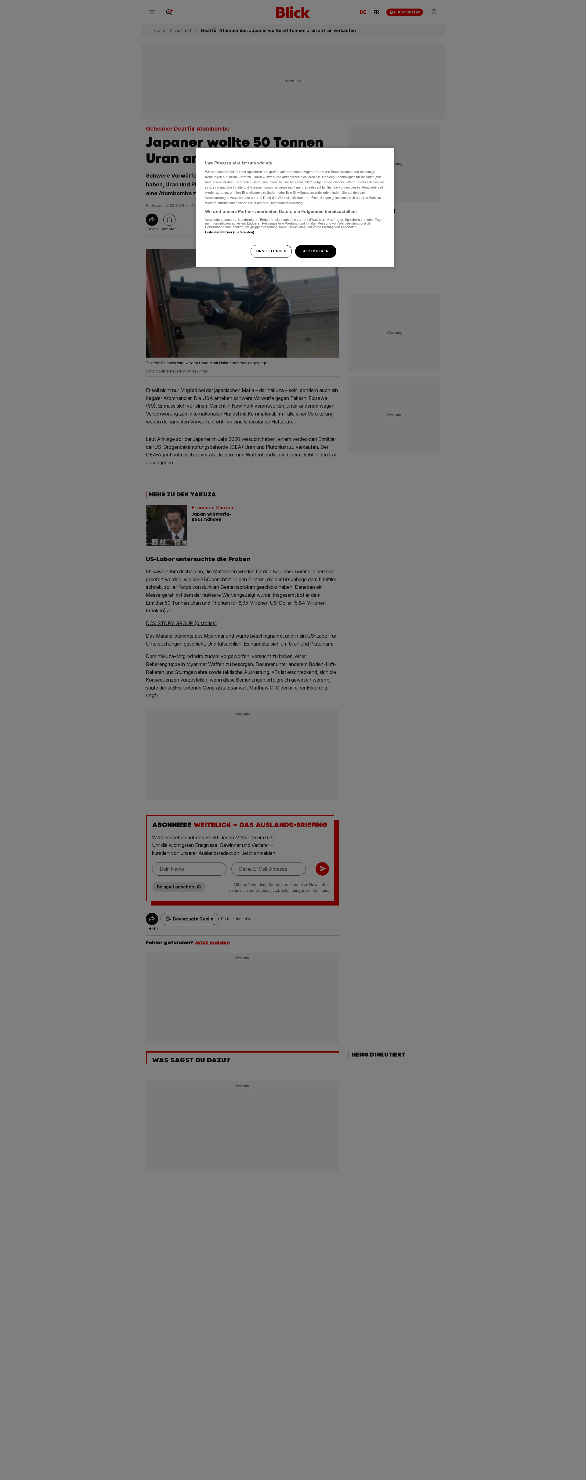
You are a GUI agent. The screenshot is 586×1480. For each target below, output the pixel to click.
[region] (295, 207)
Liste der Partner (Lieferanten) (230, 232)
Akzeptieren (315, 251)
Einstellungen (271, 251)
